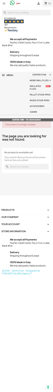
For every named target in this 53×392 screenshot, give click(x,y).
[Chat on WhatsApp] (12, 2)
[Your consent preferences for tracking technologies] (48, 387)
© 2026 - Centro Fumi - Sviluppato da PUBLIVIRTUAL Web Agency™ (21, 272)
